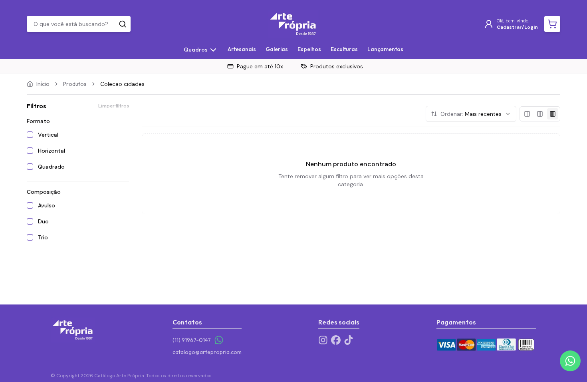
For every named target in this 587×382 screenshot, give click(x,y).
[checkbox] (30, 134)
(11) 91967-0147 (192, 340)
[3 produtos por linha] (539, 113)
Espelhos (309, 49)
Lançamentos (385, 49)
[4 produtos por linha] (552, 113)
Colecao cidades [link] (122, 84)
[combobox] (471, 114)
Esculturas (344, 49)
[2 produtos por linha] (527, 113)
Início (43, 84)
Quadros (196, 49)
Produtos (75, 84)
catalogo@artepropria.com (207, 352)
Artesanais (242, 49)
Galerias (277, 49)
